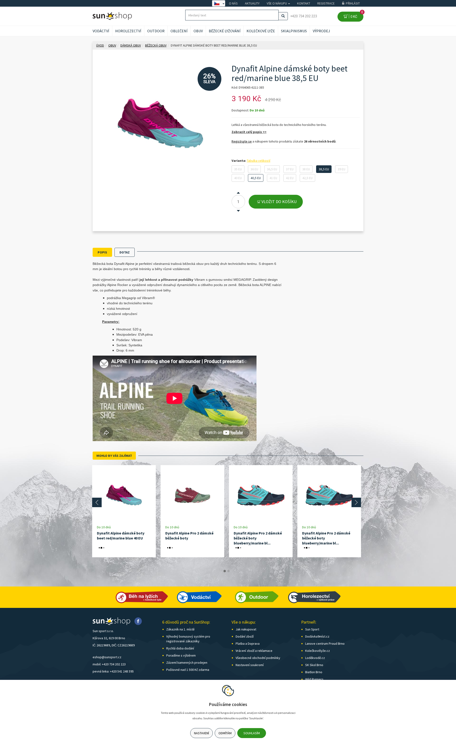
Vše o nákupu (277, 3)
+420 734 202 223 (303, 16)
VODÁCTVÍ (101, 31)
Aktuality (252, 3)
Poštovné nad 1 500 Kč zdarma (187, 670)
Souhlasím (251, 733)
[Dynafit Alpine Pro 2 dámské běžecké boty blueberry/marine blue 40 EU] (261, 495)
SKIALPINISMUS (294, 31)
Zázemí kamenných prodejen (186, 662)
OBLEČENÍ (179, 31)
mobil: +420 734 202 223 (109, 664)
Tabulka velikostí (258, 160)
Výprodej (321, 31)
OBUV (198, 31)
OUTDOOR (156, 31)
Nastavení (201, 733)
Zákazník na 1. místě (180, 629)
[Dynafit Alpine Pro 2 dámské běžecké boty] (192, 495)
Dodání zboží (245, 636)
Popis (102, 252)
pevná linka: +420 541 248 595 (113, 671)
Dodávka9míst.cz (317, 636)
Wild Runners (314, 679)
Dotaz (124, 252)
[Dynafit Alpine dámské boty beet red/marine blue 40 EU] (124, 495)
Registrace (326, 3)
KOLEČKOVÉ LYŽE (261, 31)
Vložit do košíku (279, 201)
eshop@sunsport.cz (107, 657)
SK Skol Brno (314, 665)
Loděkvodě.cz (315, 658)
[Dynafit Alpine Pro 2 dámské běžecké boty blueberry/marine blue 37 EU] (329, 495)
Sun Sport (312, 629)
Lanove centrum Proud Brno (325, 643)
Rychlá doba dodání (180, 648)
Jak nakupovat (246, 629)
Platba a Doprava (248, 643)
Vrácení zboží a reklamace (254, 651)
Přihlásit (353, 3)
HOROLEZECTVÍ (128, 31)
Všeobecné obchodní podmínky (258, 658)
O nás (233, 3)
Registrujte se (242, 141)
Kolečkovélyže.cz (317, 651)
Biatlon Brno (313, 672)
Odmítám (225, 733)
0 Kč (356, 15)
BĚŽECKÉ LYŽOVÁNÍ (225, 31)
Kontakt (303, 3)
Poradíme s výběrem (181, 655)
